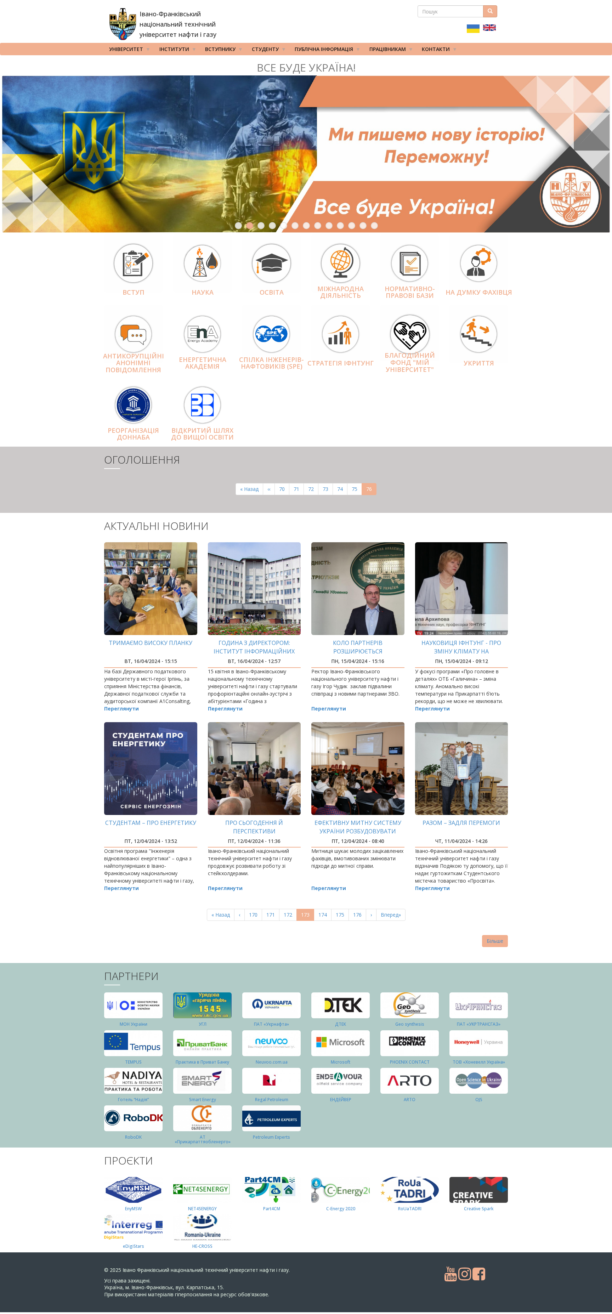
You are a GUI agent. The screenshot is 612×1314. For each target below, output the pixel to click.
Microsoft (340, 1062)
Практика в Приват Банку (202, 1062)
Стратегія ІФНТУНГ (340, 363)
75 (357, 489)
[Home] (122, 24)
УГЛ (202, 1024)
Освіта (272, 292)
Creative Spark (478, 1209)
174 (324, 914)
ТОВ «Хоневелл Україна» (479, 1062)
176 (359, 914)
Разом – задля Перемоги (461, 823)
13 (374, 225)
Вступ (133, 292)
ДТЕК (340, 1024)
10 (340, 225)
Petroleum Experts (271, 1137)
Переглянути (121, 708)
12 (363, 225)
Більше (495, 941)
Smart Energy (202, 1100)
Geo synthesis (409, 1024)
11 (351, 225)
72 (313, 489)
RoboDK (133, 1137)
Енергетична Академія (202, 363)
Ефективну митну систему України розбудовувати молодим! (357, 831)
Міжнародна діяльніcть (340, 292)
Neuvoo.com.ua (272, 1062)
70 (284, 489)
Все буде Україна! (306, 67)
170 (255, 914)
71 (299, 489)
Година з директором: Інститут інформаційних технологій (254, 651)
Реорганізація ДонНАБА (133, 434)
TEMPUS (133, 1062)
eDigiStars (133, 1246)
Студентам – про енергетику (150, 823)
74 (342, 489)
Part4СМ (271, 1209)
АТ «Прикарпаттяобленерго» (203, 1139)
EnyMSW (133, 1209)
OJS (478, 1100)
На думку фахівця (479, 292)
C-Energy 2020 (340, 1209)
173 (307, 916)
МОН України (133, 1024)
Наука (203, 292)
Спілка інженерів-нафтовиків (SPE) (271, 363)
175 (341, 914)
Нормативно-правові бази (410, 292)
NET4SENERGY (202, 1209)
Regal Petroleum (271, 1100)
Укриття (479, 363)
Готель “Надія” (133, 1100)
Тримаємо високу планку (150, 643)
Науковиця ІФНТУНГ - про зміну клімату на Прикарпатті (461, 651)
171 (272, 914)
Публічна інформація (321, 50)
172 (289, 914)
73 (328, 489)
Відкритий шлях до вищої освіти (202, 434)
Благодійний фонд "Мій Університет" (410, 362)
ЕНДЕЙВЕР (340, 1100)
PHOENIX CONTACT (410, 1062)
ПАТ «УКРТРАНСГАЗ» (478, 1024)
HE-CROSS (202, 1246)
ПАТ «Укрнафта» (271, 1024)
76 (371, 490)
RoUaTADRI (409, 1209)
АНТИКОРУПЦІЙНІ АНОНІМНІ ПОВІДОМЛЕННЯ (133, 363)
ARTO (409, 1100)
